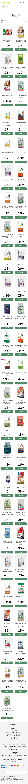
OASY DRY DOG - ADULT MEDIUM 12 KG (7, 709)
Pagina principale (4, 11)
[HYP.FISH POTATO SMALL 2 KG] (21, 255)
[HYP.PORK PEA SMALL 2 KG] (7, 171)
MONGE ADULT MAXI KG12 (7, 346)
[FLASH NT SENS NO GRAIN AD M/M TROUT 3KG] (21, 114)
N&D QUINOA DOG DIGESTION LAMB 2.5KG (21, 543)
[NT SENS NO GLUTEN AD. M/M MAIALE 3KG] (7, 588)
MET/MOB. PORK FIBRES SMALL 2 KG (7, 570)
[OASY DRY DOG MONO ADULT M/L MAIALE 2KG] (7, 227)
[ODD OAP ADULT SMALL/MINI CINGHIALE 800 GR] (21, 505)
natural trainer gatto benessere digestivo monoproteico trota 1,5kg (21, 458)
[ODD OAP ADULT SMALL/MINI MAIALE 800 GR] (21, 672)
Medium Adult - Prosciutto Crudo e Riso (20, 180)
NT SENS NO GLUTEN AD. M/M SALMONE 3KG (7, 681)
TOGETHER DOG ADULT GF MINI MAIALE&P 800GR (7, 457)
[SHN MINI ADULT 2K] (21, 588)
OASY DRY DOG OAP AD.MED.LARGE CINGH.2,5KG (20, 152)
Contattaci (3, 778)
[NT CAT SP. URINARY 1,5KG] (7, 255)
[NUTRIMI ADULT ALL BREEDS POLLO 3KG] (21, 32)
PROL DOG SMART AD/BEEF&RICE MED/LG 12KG (7, 318)
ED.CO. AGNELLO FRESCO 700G (20, 67)
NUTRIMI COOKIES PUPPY (7, 41)
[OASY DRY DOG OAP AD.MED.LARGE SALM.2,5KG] (21, 615)
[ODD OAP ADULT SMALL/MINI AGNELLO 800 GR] (21, 309)
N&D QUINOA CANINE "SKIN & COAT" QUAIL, (20, 486)
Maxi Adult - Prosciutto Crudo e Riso (20, 372)
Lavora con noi (8, 778)
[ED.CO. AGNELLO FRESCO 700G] (21, 59)
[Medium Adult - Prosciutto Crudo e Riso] (21, 171)
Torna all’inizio (13, 724)
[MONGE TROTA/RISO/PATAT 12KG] (21, 644)
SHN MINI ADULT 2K (21, 596)
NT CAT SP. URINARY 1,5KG (7, 263)
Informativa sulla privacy (14, 780)
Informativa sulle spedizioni (18, 779)
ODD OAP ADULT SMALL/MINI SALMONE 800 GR (21, 95)
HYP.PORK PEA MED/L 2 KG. (7, 290)
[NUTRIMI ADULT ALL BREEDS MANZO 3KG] (7, 86)
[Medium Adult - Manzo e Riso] (21, 337)
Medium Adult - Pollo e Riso (20, 235)
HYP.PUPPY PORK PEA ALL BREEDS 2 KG (20, 290)
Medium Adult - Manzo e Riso (21, 346)
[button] (23, 2)
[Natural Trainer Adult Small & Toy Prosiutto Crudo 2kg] (7, 114)
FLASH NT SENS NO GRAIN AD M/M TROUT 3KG (20, 124)
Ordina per (3, 20)
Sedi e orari (14, 778)
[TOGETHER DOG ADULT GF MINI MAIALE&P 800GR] (7, 448)
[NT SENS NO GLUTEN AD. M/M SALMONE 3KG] (7, 672)
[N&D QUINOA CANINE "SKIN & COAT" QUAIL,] (21, 478)
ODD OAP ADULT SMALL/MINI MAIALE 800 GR (20, 682)
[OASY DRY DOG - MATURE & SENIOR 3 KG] (7, 505)
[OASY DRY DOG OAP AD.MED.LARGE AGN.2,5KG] (7, 392)
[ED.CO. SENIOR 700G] (21, 421)
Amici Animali (11, 11)
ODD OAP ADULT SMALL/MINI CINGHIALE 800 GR (21, 514)
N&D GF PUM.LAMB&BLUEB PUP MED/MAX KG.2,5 (20, 402)
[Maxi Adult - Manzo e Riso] (7, 421)
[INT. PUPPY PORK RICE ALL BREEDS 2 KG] (21, 561)
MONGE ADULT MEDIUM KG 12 (7, 486)
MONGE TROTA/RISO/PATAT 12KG (21, 653)
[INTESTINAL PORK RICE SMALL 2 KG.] (7, 59)
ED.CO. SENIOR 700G (20, 429)
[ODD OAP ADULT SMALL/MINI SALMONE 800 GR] (21, 86)
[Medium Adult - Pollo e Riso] (21, 227)
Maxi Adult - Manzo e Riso (7, 429)
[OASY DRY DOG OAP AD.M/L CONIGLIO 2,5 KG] (21, 198)
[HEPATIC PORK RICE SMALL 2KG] (7, 644)
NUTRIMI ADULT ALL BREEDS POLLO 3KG (20, 41)
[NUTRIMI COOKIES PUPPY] (7, 32)
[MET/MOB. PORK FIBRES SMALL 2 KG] (7, 561)
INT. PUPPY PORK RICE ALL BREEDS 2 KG (20, 570)
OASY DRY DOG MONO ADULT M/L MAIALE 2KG (7, 236)
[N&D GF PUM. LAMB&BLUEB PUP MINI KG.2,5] (7, 615)
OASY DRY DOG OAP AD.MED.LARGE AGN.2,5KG (7, 402)
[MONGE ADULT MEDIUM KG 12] (7, 478)
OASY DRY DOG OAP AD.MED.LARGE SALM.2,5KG (20, 625)
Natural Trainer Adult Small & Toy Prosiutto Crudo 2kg (7, 124)
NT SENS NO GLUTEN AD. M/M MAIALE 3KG (7, 597)
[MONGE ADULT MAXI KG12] (7, 337)
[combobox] (14, 6)
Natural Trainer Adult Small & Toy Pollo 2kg (7, 151)
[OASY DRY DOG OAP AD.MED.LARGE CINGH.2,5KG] (21, 143)
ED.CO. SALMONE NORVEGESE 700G (7, 542)
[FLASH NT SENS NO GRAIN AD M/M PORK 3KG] (7, 364)
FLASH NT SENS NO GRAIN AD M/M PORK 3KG (7, 373)
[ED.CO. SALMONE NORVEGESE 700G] (7, 533)
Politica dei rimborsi (4, 780)
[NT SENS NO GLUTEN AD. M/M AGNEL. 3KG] (7, 198)
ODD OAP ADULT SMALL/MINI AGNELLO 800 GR (20, 318)
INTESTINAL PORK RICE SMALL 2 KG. (7, 67)
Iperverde (5, 776)
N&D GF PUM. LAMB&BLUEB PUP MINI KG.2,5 (7, 625)
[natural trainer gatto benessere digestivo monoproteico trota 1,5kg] (21, 448)
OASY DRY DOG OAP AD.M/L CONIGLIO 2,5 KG (20, 208)
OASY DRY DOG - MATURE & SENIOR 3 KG (7, 514)
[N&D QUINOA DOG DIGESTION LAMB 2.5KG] (21, 533)
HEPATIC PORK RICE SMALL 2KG (7, 652)
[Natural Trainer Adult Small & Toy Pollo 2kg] (7, 143)
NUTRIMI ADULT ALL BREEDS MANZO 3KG (7, 94)
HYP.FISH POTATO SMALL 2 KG (20, 263)
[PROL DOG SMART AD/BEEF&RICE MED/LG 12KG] (7, 309)
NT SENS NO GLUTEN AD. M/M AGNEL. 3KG (7, 207)
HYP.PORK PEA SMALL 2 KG (7, 180)
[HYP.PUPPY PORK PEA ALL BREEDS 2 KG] (21, 282)
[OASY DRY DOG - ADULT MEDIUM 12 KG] (7, 701)
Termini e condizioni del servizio (6, 779)
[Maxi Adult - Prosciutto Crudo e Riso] (21, 364)
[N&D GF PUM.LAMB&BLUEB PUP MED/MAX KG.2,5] (21, 392)
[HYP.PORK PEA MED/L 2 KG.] (7, 282)
